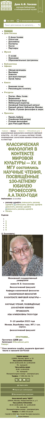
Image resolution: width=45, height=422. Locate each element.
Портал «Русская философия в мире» (26, 109)
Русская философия (18, 121)
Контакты (13, 44)
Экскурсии (13, 58)
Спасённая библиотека (20, 119)
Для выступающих (17, 76)
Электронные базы (18, 100)
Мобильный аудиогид (19, 103)
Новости (13, 74)
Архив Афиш (15, 79)
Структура (13, 39)
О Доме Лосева (16, 37)
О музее (12, 56)
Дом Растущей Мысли (19, 123)
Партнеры (13, 48)
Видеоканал (14, 98)
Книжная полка (16, 86)
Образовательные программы (23, 60)
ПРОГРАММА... (22, 337)
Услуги (11, 46)
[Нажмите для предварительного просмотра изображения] (22, 275)
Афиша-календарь (17, 70)
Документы (14, 41)
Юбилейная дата (21, 342)
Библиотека (10, 64)
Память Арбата (16, 117)
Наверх (4, 344)
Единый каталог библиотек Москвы (26, 107)
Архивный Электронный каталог (24, 105)
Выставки (13, 72)
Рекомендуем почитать (20, 88)
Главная (8, 31)
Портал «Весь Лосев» (18, 96)
